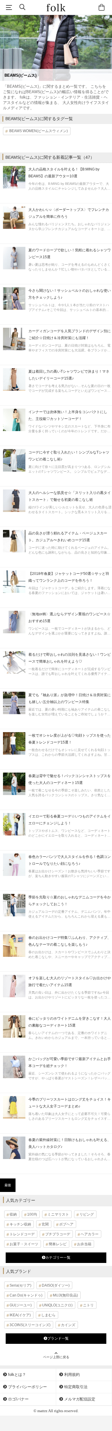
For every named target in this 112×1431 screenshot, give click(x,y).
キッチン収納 (20, 1224)
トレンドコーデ (22, 1234)
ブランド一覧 (58, 1338)
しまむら (48, 1315)
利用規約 (71, 1374)
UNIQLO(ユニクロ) (57, 1305)
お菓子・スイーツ (24, 1244)
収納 (13, 1214)
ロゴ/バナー (18, 1399)
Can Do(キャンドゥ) (26, 1295)
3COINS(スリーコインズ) (30, 1325)
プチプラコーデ (57, 1234)
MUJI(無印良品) (65, 1295)
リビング (86, 1214)
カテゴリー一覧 (57, 1257)
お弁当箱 (84, 1244)
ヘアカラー (90, 1234)
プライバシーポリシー (27, 1387)
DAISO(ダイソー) (56, 1285)
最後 (7, 1185)
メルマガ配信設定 (79, 1399)
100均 (32, 1214)
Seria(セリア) (20, 1285)
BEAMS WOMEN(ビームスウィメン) (38, 131)
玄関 (45, 1224)
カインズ (68, 1325)
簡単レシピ (58, 1244)
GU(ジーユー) (21, 1305)
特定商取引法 (75, 1387)
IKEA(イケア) (20, 1315)
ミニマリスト (58, 1214)
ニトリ (88, 1305)
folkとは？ (16, 1374)
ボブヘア (66, 1224)
